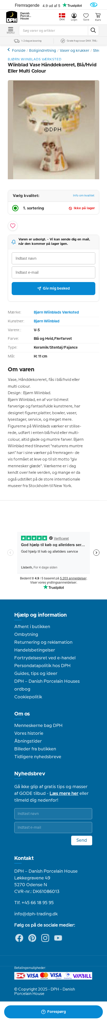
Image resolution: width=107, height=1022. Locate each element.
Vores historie (28, 733)
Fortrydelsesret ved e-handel (45, 658)
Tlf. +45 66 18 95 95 (34, 903)
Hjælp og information (40, 615)
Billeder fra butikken (35, 749)
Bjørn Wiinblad (46, 321)
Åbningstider (28, 741)
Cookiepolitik (28, 697)
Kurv (98, 20)
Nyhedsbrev (29, 773)
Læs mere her (64, 793)
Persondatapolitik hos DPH (42, 666)
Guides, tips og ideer (35, 674)
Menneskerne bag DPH (38, 726)
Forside (18, 51)
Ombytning (26, 635)
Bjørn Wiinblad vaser (9, 49)
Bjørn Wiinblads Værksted (56, 312)
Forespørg (56, 1012)
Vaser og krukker (74, 51)
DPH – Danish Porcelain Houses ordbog (47, 685)
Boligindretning (42, 51)
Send (81, 840)
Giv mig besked (56, 288)
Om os (22, 714)
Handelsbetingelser (34, 650)
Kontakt (24, 858)
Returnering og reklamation (43, 642)
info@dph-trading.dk (36, 914)
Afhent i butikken (32, 627)
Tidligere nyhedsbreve (37, 757)
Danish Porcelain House (26, 16)
